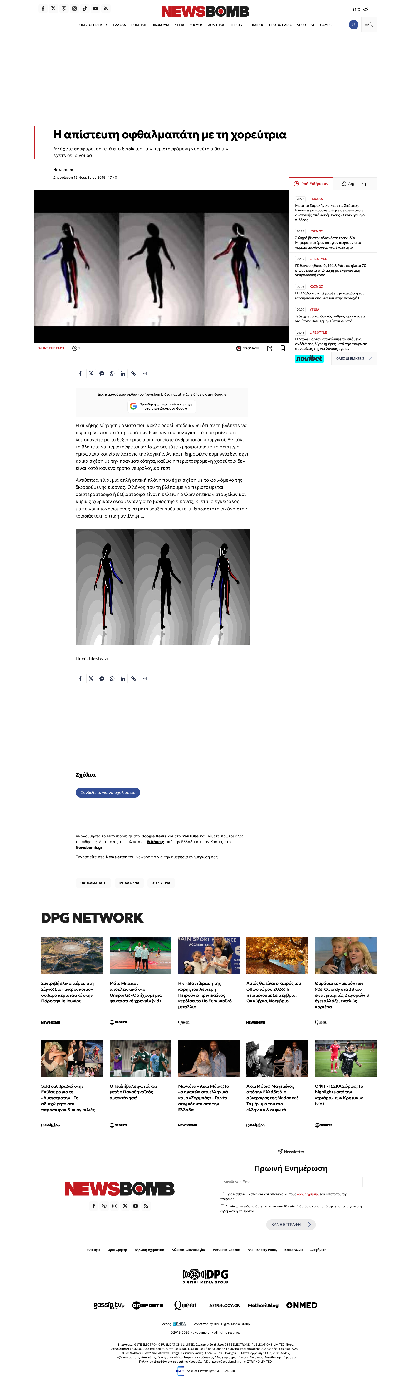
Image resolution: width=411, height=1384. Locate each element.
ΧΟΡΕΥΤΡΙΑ (161, 883)
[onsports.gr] (147, 1305)
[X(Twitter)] (53, 8)
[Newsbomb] (120, 1189)
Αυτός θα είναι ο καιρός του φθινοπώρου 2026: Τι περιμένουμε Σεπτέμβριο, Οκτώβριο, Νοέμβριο (273, 992)
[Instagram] (74, 8)
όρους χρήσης (308, 1194)
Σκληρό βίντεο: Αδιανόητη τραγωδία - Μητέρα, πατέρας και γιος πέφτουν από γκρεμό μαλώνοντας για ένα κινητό (328, 242)
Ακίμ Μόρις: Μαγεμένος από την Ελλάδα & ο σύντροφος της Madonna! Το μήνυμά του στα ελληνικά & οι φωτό (272, 1097)
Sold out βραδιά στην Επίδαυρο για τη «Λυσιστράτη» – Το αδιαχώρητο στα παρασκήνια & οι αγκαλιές (67, 1097)
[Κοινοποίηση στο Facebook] (80, 373)
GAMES (326, 25)
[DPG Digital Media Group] (205, 1277)
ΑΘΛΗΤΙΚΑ (216, 25)
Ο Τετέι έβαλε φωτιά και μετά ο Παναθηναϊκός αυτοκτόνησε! (133, 1092)
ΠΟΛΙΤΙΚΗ (138, 25)
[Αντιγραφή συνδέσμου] (269, 348)
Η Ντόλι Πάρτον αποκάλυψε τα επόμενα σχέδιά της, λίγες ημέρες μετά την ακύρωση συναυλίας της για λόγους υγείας (331, 344)
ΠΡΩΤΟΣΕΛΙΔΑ (280, 25)
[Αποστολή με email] (144, 373)
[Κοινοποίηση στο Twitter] (91, 373)
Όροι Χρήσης (117, 1250)
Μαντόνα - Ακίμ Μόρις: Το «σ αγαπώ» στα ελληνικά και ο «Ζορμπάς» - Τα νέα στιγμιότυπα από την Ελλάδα (203, 1097)
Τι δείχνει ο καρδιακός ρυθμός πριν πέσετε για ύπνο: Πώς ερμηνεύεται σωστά (330, 318)
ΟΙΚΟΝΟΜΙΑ (160, 25)
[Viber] (64, 8)
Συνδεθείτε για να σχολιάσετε (108, 792)
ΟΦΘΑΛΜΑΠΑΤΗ (93, 883)
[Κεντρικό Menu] (369, 24)
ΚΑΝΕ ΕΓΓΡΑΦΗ (286, 1225)
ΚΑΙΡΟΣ (258, 25)
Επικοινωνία (293, 1250)
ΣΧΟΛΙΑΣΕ (251, 348)
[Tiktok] (85, 8)
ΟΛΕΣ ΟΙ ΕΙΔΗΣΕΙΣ (93, 25)
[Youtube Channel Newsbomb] (95, 8)
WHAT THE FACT (51, 348)
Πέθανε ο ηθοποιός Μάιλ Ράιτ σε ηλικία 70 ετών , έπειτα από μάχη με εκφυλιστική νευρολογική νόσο (330, 270)
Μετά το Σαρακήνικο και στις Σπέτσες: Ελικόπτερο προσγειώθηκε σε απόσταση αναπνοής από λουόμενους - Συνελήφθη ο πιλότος (330, 212)
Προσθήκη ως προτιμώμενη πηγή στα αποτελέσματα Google (166, 406)
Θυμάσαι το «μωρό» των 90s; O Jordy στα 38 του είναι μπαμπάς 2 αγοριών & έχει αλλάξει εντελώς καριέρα (342, 994)
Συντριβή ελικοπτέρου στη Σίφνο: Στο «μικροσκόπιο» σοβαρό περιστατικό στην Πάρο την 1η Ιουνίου (67, 992)
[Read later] (282, 348)
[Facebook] (43, 8)
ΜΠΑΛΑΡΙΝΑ (129, 883)
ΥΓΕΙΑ (179, 25)
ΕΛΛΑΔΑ (119, 25)
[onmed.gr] (301, 1305)
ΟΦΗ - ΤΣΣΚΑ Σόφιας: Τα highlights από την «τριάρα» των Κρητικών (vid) (339, 1094)
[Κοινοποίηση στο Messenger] (101, 373)
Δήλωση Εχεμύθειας (150, 1250)
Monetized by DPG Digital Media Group (221, 1324)
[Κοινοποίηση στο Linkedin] (123, 373)
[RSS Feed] (106, 8)
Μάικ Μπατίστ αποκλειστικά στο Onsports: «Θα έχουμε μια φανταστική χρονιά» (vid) (136, 992)
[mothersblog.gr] (263, 1305)
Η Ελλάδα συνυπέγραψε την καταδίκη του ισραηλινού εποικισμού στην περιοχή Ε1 (330, 295)
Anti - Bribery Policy (262, 1250)
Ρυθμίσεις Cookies (226, 1250)
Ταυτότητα (92, 1250)
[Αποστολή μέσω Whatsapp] (112, 373)
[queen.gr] (186, 1305)
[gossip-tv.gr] (109, 1305)
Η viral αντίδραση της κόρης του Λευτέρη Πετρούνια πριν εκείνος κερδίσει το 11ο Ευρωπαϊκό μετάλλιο (205, 994)
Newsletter (116, 857)
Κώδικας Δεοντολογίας (189, 1250)
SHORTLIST (306, 25)
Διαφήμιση (318, 1250)
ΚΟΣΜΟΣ (196, 25)
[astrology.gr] (224, 1305)
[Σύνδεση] (353, 24)
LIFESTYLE (238, 25)
